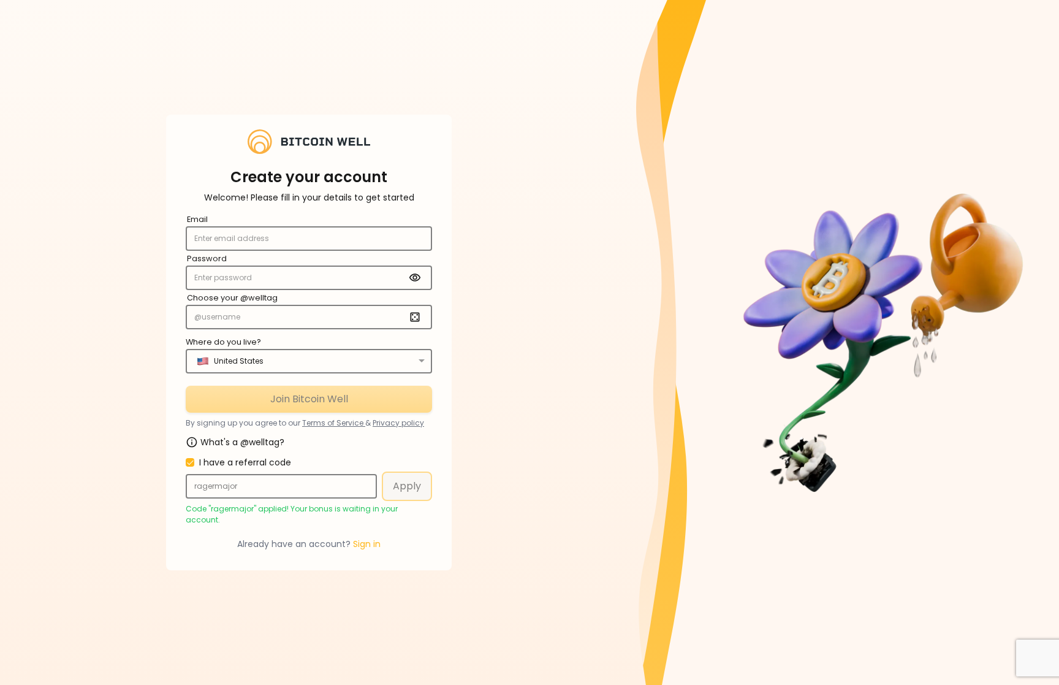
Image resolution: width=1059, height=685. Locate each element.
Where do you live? (223, 342)
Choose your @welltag (232, 298)
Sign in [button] (367, 544)
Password (207, 258)
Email (197, 219)
